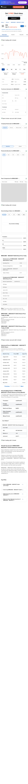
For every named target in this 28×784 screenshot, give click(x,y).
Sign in (23, 779)
